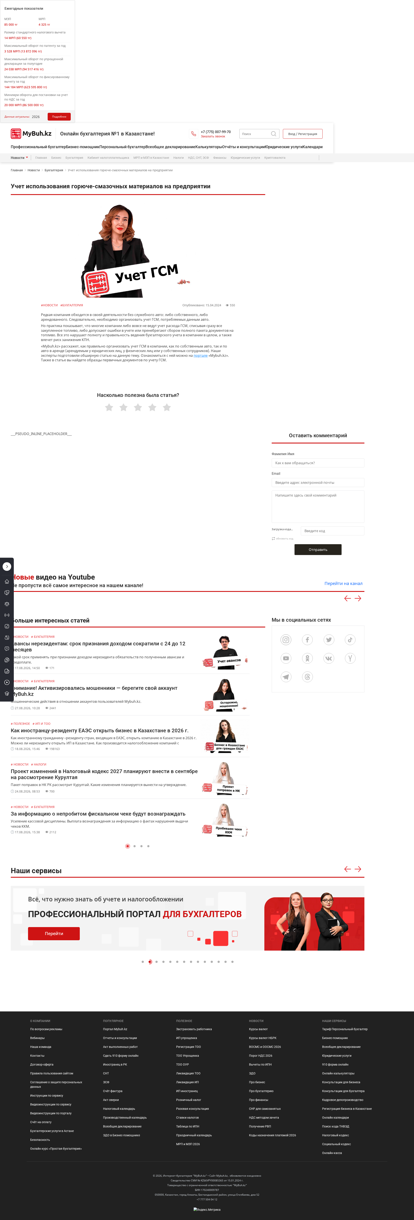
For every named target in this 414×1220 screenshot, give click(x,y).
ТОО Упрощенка (187, 1055)
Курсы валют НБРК (262, 1038)
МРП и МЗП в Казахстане (151, 157)
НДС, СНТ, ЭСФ (198, 157)
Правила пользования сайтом (51, 1073)
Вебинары (37, 1038)
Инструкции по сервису (46, 1095)
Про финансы (258, 1100)
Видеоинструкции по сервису (50, 1104)
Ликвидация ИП (187, 1082)
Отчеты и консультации (120, 1038)
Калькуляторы (208, 147)
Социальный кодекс (336, 1144)
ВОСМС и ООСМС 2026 (265, 1047)
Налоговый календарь (119, 1108)
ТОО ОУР (182, 1064)
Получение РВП (260, 1126)
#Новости (50, 305)
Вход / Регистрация (302, 134)
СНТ (106, 1073)
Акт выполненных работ (120, 1047)
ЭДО (252, 1073)
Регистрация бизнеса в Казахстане (347, 1108)
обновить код (284, 538)
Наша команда (40, 1047)
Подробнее (59, 116)
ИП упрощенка (186, 1038)
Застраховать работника (194, 1029)
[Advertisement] (320, 271)
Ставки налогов (187, 1117)
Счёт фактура (112, 1091)
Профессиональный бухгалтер (38, 147)
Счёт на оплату (41, 1122)
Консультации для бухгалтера (343, 1091)
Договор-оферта (41, 1064)
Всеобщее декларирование (170, 147)
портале (201, 355)
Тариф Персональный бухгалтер (345, 1029)
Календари (313, 147)
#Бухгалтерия (71, 305)
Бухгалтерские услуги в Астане (52, 1131)
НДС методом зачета (264, 1117)
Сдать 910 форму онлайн (120, 1055)
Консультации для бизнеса (341, 1082)
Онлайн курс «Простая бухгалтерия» (56, 1148)
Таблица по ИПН (187, 1126)
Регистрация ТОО (188, 1047)
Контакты (37, 1055)
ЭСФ (106, 1082)
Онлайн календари (335, 1117)
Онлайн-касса (332, 1153)
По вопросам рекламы (46, 1029)
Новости (17, 158)
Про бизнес (257, 1082)
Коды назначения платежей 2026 (272, 1135)
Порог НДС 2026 (260, 1055)
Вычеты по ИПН (260, 1064)
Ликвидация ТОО (188, 1073)
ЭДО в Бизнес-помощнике (121, 1135)
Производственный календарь (125, 1117)
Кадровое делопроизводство (342, 1100)
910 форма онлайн (335, 1064)
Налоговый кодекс (335, 1135)
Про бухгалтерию (261, 1091)
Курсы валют (258, 1029)
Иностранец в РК (115, 1064)
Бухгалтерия (74, 157)
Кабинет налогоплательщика (108, 157)
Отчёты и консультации (243, 147)
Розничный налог (188, 1100)
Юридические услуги (284, 147)
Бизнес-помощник (82, 147)
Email (276, 474)
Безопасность (40, 1139)
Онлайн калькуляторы (338, 1073)
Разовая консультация (192, 1108)
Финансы (219, 157)
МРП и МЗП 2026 (188, 1144)
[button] (128, 846)
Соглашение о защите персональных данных (56, 1084)
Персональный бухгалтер (122, 147)
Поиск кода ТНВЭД (335, 1126)
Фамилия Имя (283, 454)
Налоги (178, 157)
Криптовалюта (274, 157)
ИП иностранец (187, 1091)
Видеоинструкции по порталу (51, 1113)
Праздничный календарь (194, 1135)
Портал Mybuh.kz (115, 1029)
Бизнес (56, 157)
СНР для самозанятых (265, 1108)
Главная (41, 157)
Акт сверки (111, 1100)
